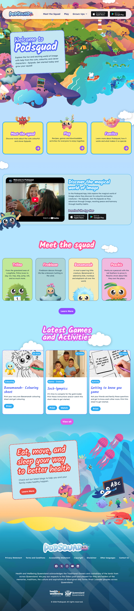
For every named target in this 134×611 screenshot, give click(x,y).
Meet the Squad (51, 14)
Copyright (78, 558)
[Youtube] (72, 566)
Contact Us (124, 558)
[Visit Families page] (126, 148)
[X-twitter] (61, 566)
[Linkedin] (77, 566)
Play (66, 14)
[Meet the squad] (38, 148)
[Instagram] (67, 566)
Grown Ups (79, 14)
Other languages (107, 558)
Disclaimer (91, 558)
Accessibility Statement (59, 558)
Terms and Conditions (35, 558)
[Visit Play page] (82, 148)
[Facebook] (56, 566)
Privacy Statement (13, 558)
